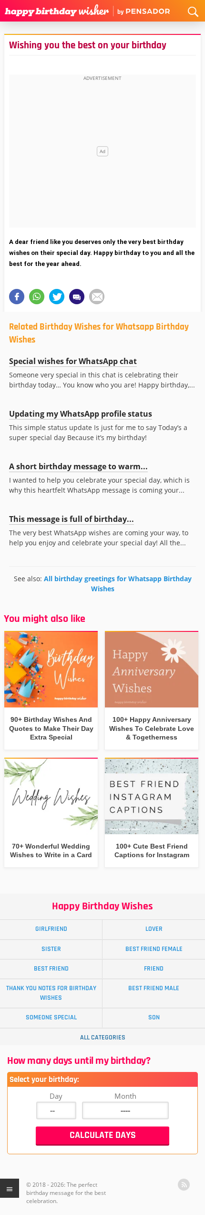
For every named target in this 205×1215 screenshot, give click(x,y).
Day (56, 1096)
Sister (51, 949)
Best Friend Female (154, 949)
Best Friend (51, 968)
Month (125, 1096)
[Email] (96, 296)
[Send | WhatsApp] (36, 296)
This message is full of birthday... (71, 519)
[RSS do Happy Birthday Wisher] (184, 1185)
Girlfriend (51, 929)
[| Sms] (76, 296)
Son (154, 1017)
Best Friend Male (153, 988)
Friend (154, 968)
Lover (154, 929)
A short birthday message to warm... (78, 466)
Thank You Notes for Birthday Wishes (51, 993)
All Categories (102, 1037)
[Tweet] (56, 296)
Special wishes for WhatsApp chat (73, 361)
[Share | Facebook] (16, 296)
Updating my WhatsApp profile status (80, 414)
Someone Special (51, 1017)
